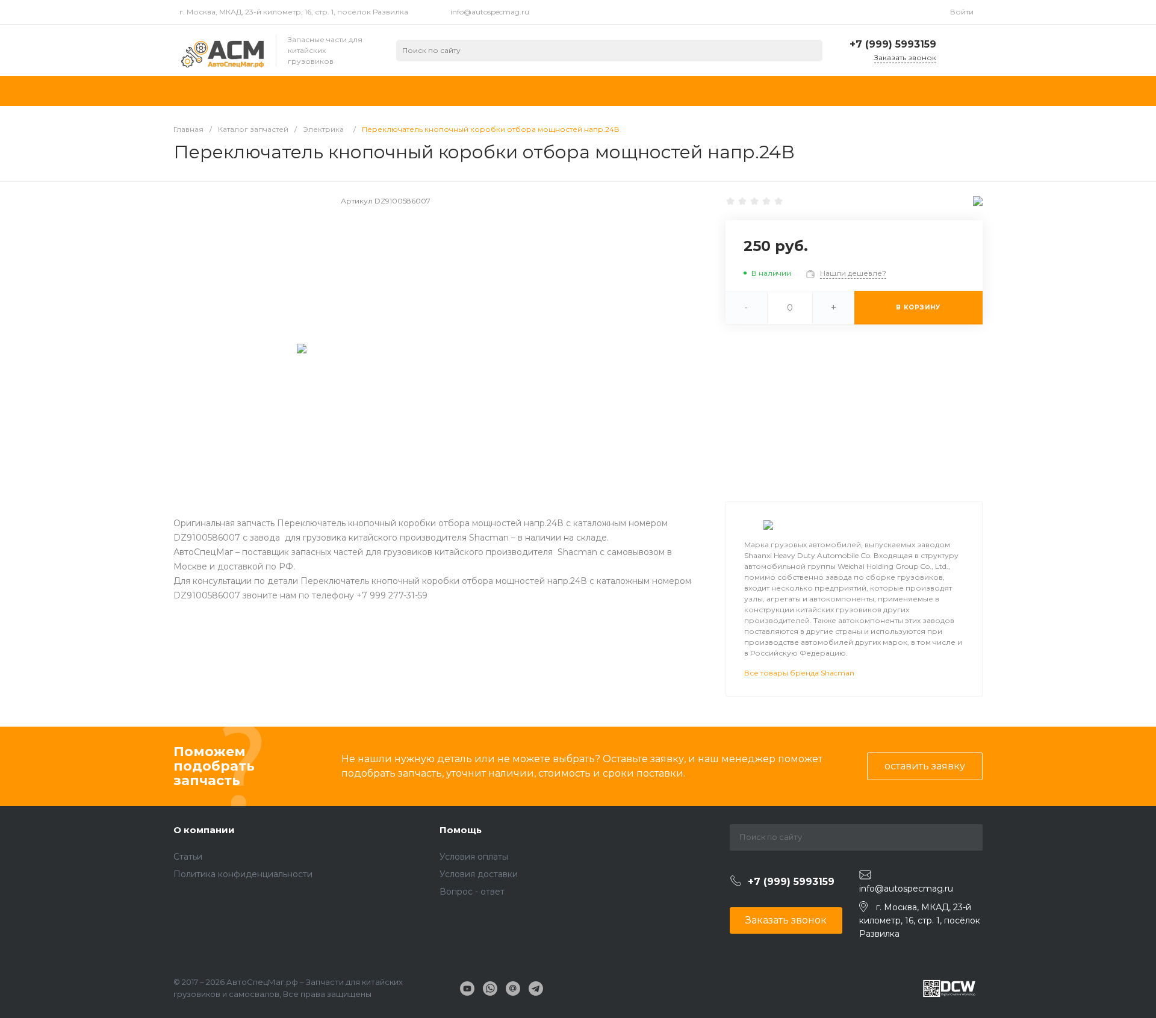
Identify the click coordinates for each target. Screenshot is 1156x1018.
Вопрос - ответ (472, 891)
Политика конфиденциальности (242, 874)
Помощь (461, 830)
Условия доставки (479, 874)
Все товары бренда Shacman (799, 672)
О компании (204, 830)
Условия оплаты (474, 856)
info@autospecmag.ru (489, 11)
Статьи (187, 856)
